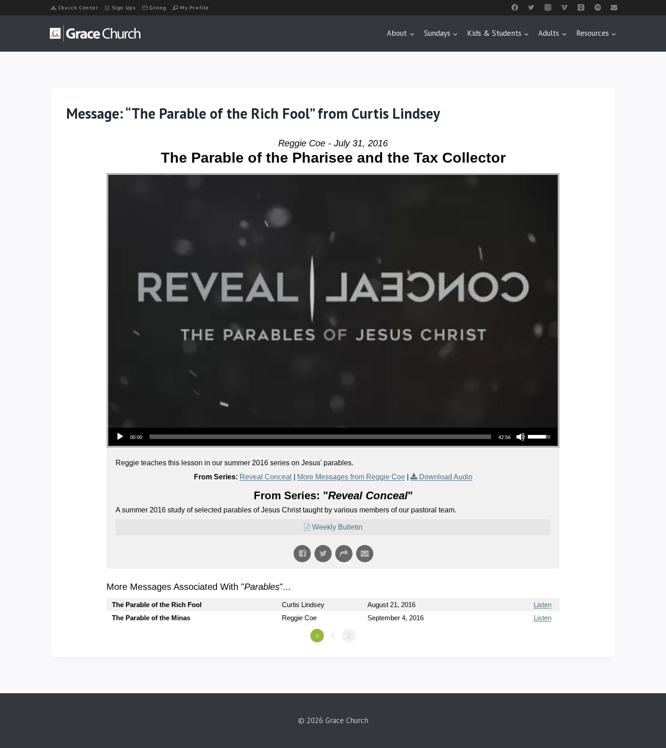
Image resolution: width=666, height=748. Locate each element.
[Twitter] (531, 7)
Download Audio (446, 477)
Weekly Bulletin (337, 527)
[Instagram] (548, 7)
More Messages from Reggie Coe (351, 477)
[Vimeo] (564, 7)
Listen (542, 604)
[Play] (120, 436)
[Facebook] (514, 7)
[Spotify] (597, 7)
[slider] (320, 436)
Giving (157, 7)
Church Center (78, 7)
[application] (333, 437)
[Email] (614, 7)
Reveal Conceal (266, 477)
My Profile (194, 7)
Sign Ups (124, 7)
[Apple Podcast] (581, 7)
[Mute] (520, 436)
